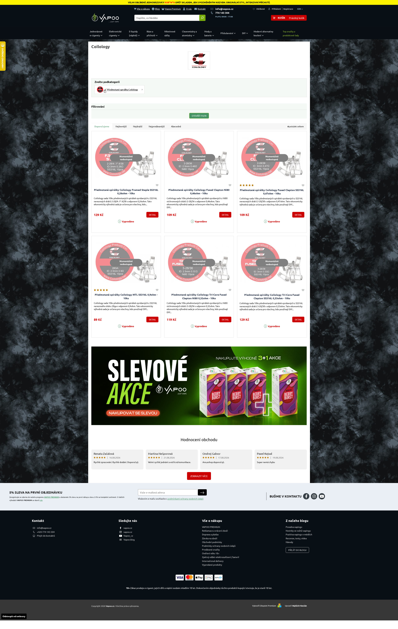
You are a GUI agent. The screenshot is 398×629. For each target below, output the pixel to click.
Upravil (296, 605)
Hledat (202, 18)
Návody (289, 542)
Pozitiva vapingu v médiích (299, 534)
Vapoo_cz (128, 535)
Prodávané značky (211, 549)
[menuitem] (96, 33)
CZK (299, 8)
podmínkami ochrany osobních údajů (185, 498)
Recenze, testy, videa (296, 538)
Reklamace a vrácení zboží (215, 530)
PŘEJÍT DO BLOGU (297, 550)
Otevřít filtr (199, 115)
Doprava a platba (210, 534)
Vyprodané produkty (212, 564)
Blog (157, 8)
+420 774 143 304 (46, 531)
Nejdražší (137, 126)
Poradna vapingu (294, 526)
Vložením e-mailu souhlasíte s (170, 498)
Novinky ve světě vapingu (298, 530)
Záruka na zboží (209, 538)
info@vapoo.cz (224, 8)
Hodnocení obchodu (199, 439)
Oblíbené (260, 8)
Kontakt (202, 8)
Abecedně (176, 126)
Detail (152, 214)
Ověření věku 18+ (210, 553)
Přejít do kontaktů (46, 535)
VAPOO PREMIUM (51, 497)
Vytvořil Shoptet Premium (264, 605)
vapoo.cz (128, 527)
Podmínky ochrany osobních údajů (219, 545)
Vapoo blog (129, 539)
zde (41, 500)
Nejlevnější (121, 126)
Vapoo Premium (173, 8)
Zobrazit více (199, 476)
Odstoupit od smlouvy (14, 616)
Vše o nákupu (143, 8)
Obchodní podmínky (212, 542)
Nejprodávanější (157, 126)
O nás (189, 8)
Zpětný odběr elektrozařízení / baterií (220, 557)
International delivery (212, 561)
